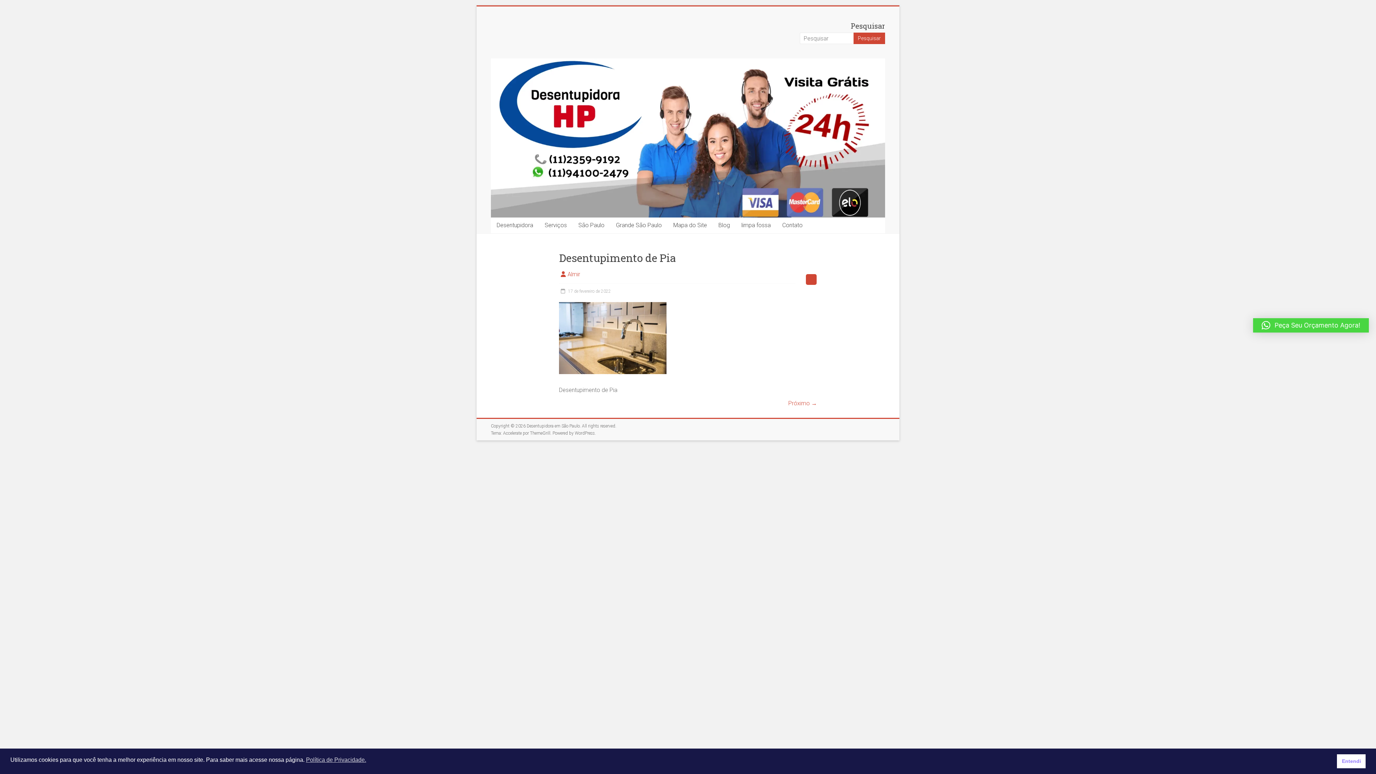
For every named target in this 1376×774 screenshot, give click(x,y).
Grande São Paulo (639, 225)
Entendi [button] (1351, 761)
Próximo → (802, 403)
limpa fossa (756, 225)
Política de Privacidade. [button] (336, 760)
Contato (792, 225)
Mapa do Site (690, 225)
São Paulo (591, 225)
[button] (1311, 325)
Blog (724, 225)
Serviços (556, 225)
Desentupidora (515, 225)
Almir (574, 274)
